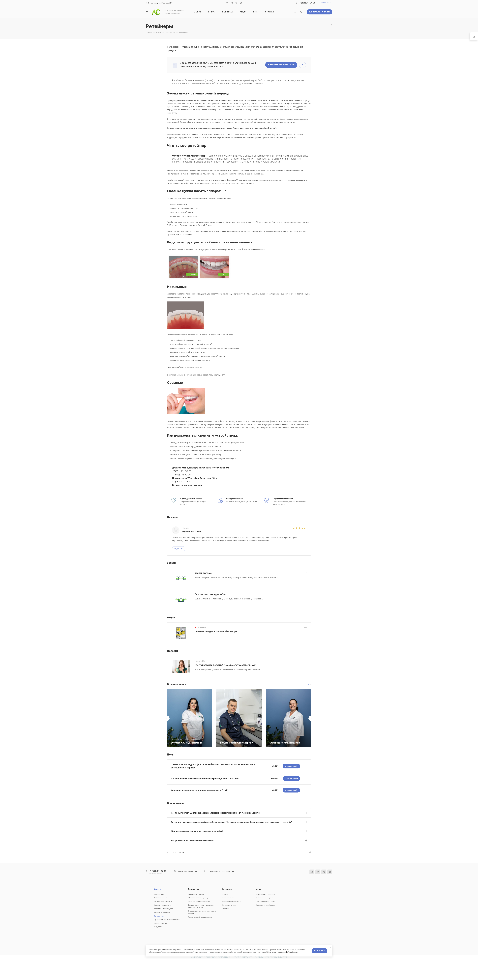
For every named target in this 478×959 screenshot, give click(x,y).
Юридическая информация (198, 898)
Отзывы (225, 894)
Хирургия (158, 927)
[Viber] (236, 3)
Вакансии (225, 909)
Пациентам (193, 889)
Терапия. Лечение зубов (163, 909)
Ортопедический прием (265, 901)
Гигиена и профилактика (163, 901)
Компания (227, 889)
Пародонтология (160, 923)
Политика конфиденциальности (200, 917)
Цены (258, 889)
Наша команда (228, 898)
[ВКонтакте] (227, 3)
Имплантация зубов (162, 912)
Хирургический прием (264, 898)
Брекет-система (203, 573)
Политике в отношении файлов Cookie (282, 952)
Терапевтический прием (265, 894)
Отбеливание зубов (161, 898)
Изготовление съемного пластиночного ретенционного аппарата (205, 778)
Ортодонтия (159, 916)
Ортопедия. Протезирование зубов (167, 919)
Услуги (157, 889)
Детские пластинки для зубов (210, 594)
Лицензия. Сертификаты (231, 901)
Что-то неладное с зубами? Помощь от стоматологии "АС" (225, 665)
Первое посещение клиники (199, 901)
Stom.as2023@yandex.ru (188, 871)
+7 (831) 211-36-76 (306, 2)
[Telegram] (232, 3)
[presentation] (167, 540)
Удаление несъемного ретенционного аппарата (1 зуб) (199, 790)
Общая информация (196, 894)
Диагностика (159, 894)
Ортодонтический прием (265, 905)
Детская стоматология (162, 905)
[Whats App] (241, 3)
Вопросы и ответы (229, 905)
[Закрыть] (330, 947)
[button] (308, 684)
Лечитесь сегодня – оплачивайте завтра (216, 631)
